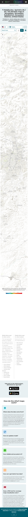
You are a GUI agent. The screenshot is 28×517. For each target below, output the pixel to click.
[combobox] (4, 27)
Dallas (18, 355)
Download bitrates (22, 30)
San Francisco (20, 361)
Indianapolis (19, 358)
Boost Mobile (7, 377)
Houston (18, 347)
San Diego (19, 353)
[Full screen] (25, 27)
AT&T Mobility (7, 366)
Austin (18, 363)
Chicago (18, 345)
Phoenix (18, 350)
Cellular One (6, 372)
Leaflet (3, 288)
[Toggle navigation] (2, 2)
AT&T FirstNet (7, 375)
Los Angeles (19, 344)
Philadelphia (19, 349)
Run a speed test (18, 1)
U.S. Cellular (6, 373)
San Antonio (19, 352)
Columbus (19, 364)
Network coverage (19, 30)
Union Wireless (7, 364)
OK (14, 514)
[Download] (14, 388)
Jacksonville (19, 359)
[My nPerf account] (26, 2)
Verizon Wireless (7, 367)
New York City (20, 342)
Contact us (12, 480)
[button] (2, 35)
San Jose (19, 356)
